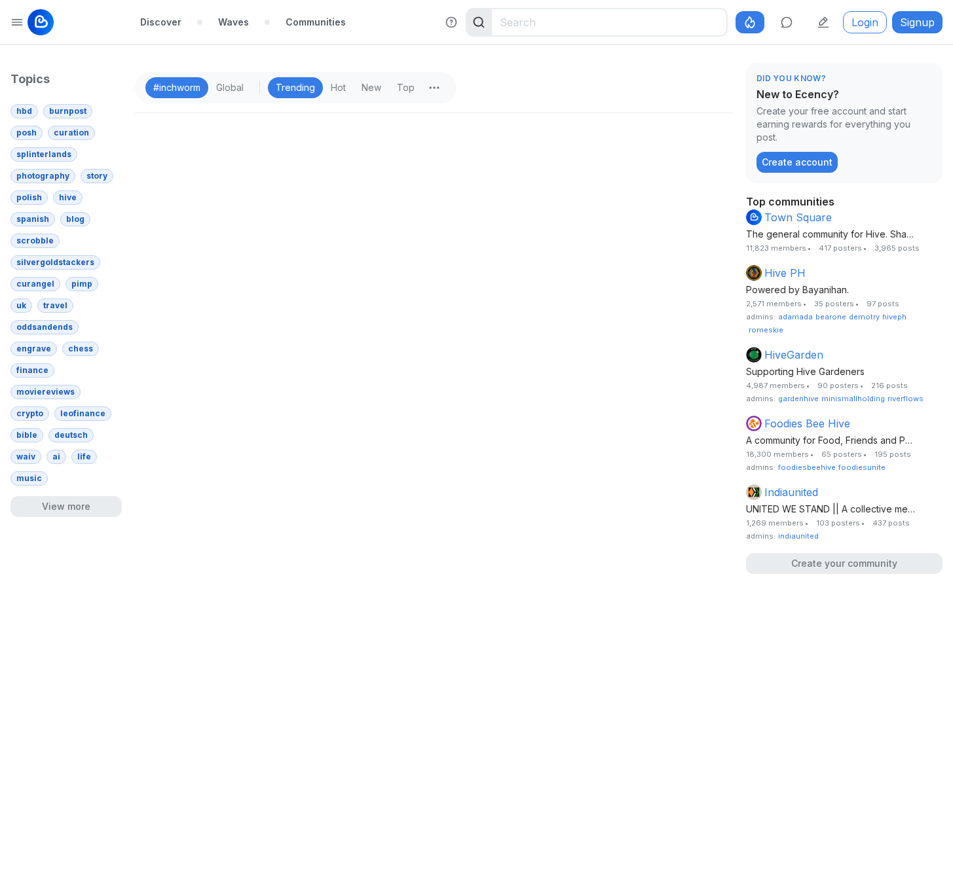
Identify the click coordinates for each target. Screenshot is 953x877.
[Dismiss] (929, 79)
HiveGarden (793, 354)
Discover (160, 21)
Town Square (798, 217)
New (371, 87)
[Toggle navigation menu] (17, 22)
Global (230, 87)
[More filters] (434, 87)
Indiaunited (791, 492)
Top (406, 87)
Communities (316, 21)
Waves (233, 21)
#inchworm (176, 87)
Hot (338, 87)
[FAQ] (451, 22)
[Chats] (786, 22)
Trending (295, 87)
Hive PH (785, 272)
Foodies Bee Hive (807, 423)
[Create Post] (823, 22)
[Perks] (750, 22)
